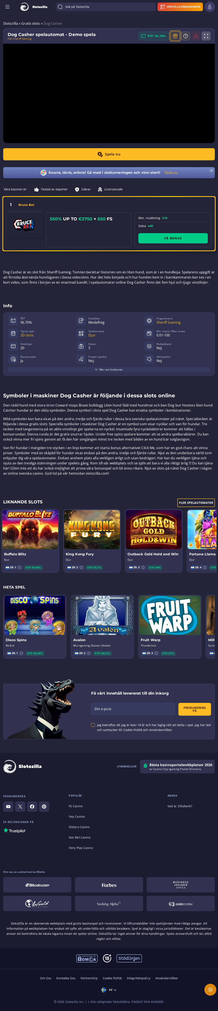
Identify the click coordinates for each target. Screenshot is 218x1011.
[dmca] (87, 958)
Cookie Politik (112, 978)
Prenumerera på (195, 709)
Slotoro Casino (79, 827)
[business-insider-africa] (181, 884)
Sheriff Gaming (168, 322)
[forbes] (109, 884)
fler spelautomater (196, 503)
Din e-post (103, 709)
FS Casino (76, 806)
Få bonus (173, 238)
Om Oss (46, 978)
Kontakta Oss (65, 978)
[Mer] (210, 990)
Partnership (89, 978)
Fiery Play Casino (81, 848)
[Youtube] (8, 806)
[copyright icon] (37, 903)
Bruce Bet (26, 205)
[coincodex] (181, 903)
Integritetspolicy (138, 978)
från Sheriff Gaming (20, 38)
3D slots (27, 335)
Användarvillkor (166, 978)
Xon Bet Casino (79, 837)
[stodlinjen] (129, 958)
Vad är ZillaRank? (180, 806)
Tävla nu (171, 172)
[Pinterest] (44, 806)
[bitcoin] (37, 884)
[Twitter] (20, 806)
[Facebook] (32, 806)
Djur (91, 335)
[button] (19, 567)
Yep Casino (77, 816)
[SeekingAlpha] (109, 903)
